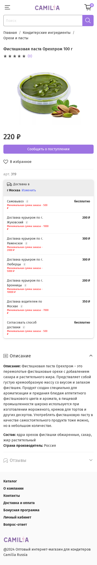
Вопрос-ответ (15, 524)
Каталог (10, 481)
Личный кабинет (17, 517)
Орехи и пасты (15, 38)
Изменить (29, 190)
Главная (10, 32)
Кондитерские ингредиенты (47, 32)
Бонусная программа (21, 510)
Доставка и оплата (19, 503)
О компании (13, 488)
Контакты (11, 495)
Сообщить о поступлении (48, 149)
